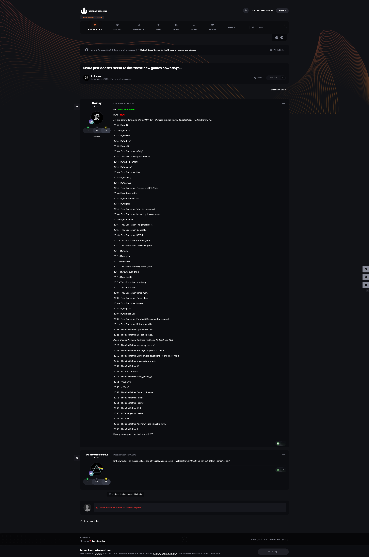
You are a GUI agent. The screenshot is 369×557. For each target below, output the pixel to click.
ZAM (158, 29)
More (230, 27)
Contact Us (85, 538)
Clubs (176, 29)
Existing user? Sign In (262, 11)
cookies (98, 553)
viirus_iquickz (120, 494)
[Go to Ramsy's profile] (86, 78)
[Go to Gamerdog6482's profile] (96, 469)
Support (138, 29)
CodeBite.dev (98, 541)
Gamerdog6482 (97, 454)
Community (94, 29)
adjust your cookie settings (165, 553)
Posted (124, 103)
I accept (274, 551)
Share (259, 78)
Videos (212, 29)
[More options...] (283, 103)
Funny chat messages (121, 79)
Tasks (194, 29)
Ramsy (97, 76)
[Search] (253, 27)
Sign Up (282, 11)
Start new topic (278, 90)
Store (116, 29)
